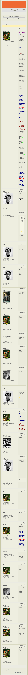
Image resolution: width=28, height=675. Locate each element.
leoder (4, 290)
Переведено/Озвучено (12, 18)
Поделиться (21, 28)
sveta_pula (5, 512)
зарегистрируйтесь (17, 16)
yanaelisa (5, 335)
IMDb (22, 132)
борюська (5, 481)
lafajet (4, 191)
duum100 (5, 214)
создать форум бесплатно (20, 672)
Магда (4, 30)
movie (5, 18)
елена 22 (5, 435)
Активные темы (14, 13)
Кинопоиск (22, 131)
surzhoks (5, 369)
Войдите (10, 16)
